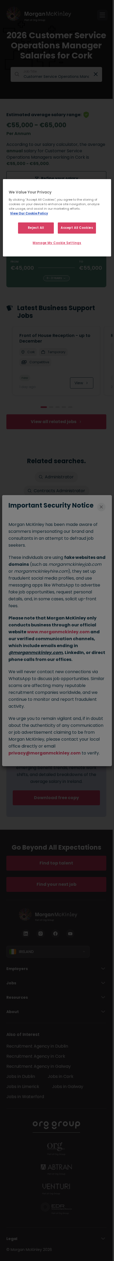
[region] (57, 218)
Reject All (36, 228)
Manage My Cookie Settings (57, 243)
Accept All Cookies (77, 228)
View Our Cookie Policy (29, 213)
